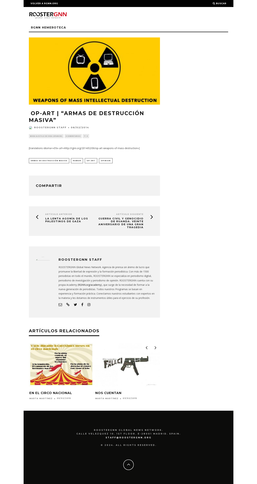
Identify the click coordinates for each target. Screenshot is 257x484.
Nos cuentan (108, 393)
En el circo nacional (50, 393)
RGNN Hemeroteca (48, 27)
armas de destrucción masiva (49, 160)
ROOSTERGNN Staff (50, 127)
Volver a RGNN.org (44, 3)
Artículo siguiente (130, 214)
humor (77, 160)
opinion (106, 160)
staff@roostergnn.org (129, 437)
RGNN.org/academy (89, 284)
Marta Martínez (41, 398)
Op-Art (91, 160)
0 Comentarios (73, 136)
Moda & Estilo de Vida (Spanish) (46, 136)
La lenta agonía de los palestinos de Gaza (66, 220)
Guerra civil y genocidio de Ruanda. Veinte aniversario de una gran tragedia (121, 223)
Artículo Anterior (58, 214)
